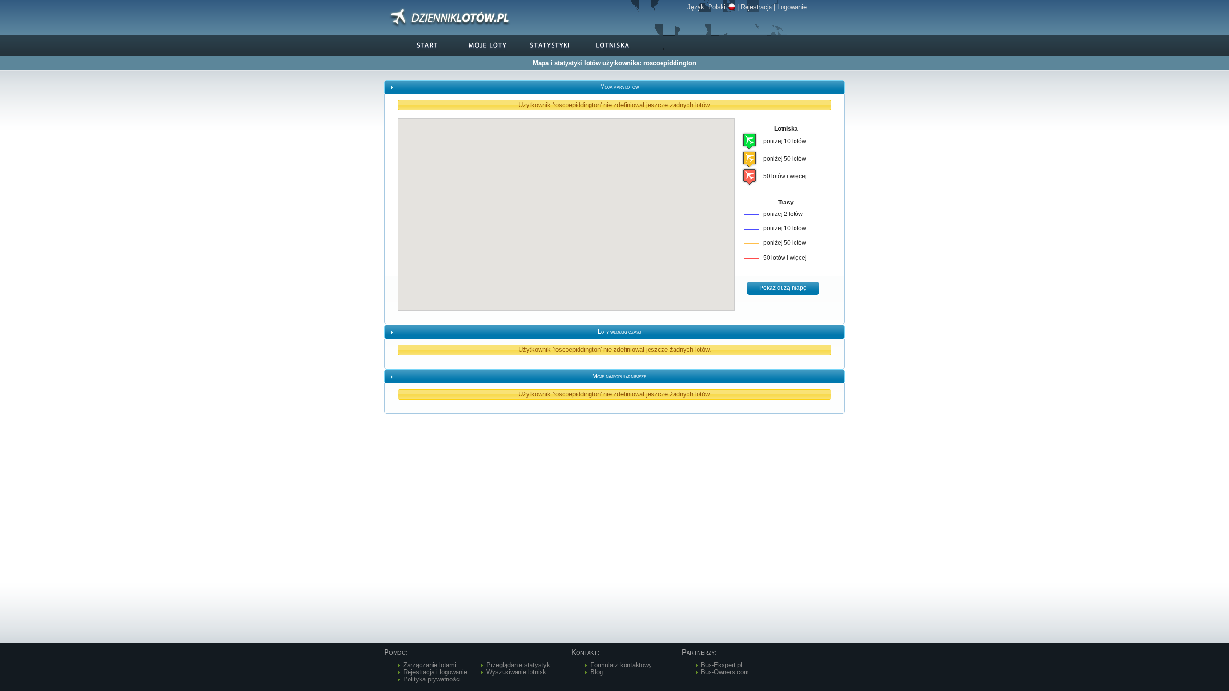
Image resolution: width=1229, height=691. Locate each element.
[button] (783, 288)
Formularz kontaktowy (621, 664)
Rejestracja (756, 7)
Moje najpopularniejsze (619, 376)
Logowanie (792, 7)
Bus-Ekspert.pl (721, 664)
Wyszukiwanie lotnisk (516, 672)
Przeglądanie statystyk (518, 664)
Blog (596, 672)
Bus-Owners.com (725, 672)
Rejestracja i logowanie (435, 672)
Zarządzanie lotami (429, 664)
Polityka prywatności (432, 679)
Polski (716, 7)
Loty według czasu (619, 331)
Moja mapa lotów (619, 86)
